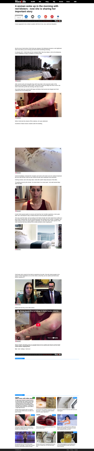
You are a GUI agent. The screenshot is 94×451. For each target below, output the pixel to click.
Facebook (26, 18)
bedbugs (23, 348)
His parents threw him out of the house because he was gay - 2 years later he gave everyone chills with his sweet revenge (25, 445)
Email (33, 18)
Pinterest (52, 18)
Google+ (45, 18)
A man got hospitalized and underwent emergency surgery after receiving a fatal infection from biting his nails (24, 428)
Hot (40, 2)
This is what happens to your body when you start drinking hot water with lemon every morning (66, 445)
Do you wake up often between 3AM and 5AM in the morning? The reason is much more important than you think (66, 428)
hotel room (28, 348)
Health (33, 2)
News (68, 2)
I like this (18, 81)
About (68, 449)
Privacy (71, 449)
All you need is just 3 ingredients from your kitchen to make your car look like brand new (45, 445)
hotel (19, 348)
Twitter (39, 18)
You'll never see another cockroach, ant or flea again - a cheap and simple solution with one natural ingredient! (45, 410)
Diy (54, 2)
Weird (61, 2)
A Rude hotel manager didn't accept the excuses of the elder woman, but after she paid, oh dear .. (24, 410)
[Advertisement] (73, 24)
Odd (75, 2)
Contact (76, 449)
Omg (47, 2)
